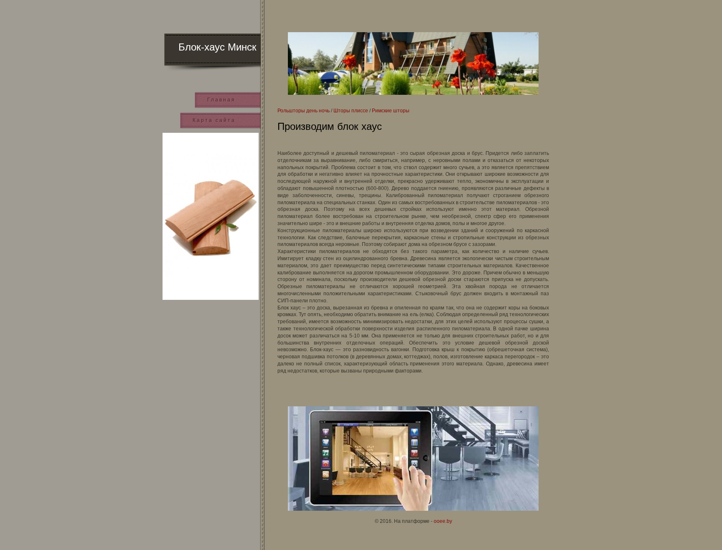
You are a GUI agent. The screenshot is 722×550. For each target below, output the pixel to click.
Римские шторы (390, 111)
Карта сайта (214, 120)
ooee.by (443, 521)
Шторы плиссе (350, 111)
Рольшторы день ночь (303, 111)
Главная (221, 100)
